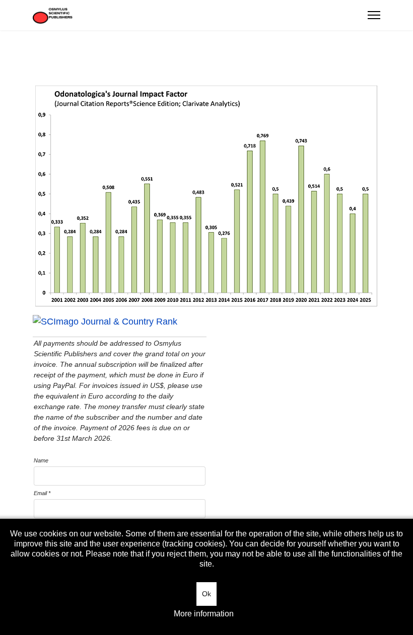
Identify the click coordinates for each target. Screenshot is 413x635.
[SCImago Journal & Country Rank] (206, 322)
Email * (42, 493)
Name (41, 460)
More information (204, 613)
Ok (206, 594)
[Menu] (374, 15)
